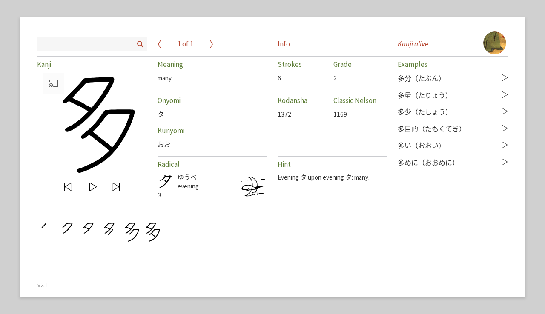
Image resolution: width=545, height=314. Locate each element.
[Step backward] (68, 186)
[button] (90, 122)
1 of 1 (185, 44)
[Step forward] (116, 186)
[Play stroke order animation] (93, 186)
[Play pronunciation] (505, 78)
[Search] (139, 43)
